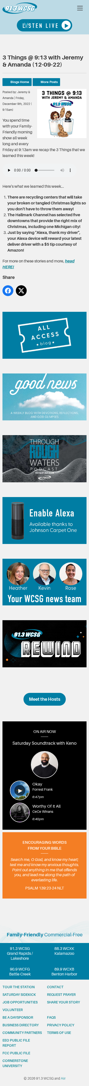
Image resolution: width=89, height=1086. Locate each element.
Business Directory (20, 1025)
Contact (55, 987)
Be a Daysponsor (17, 1017)
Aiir (63, 1078)
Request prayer (61, 995)
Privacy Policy (60, 1025)
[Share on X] (21, 290)
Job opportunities (20, 1002)
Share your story (63, 1002)
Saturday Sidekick (19, 995)
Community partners (22, 1033)
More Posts (49, 82)
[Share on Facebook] (7, 290)
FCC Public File (16, 1053)
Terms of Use (59, 1033)
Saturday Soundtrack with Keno (44, 743)
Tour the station (18, 987)
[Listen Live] (44, 25)
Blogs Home (19, 82)
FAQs (51, 1017)
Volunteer (12, 1010)
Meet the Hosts (44, 699)
